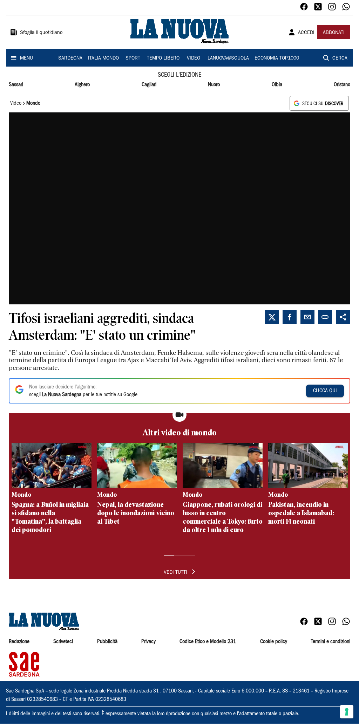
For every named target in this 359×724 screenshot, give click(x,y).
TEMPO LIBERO (163, 58)
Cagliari (149, 84)
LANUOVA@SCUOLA (228, 58)
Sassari (16, 84)
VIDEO (193, 58)
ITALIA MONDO (103, 58)
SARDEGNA (70, 58)
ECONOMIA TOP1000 (277, 58)
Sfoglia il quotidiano (41, 32)
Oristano (342, 84)
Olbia (277, 84)
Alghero (82, 84)
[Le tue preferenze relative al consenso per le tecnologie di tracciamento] (346, 711)
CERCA (339, 58)
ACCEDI (306, 32)
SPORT (133, 58)
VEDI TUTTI (175, 572)
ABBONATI (334, 32)
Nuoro (214, 84)
